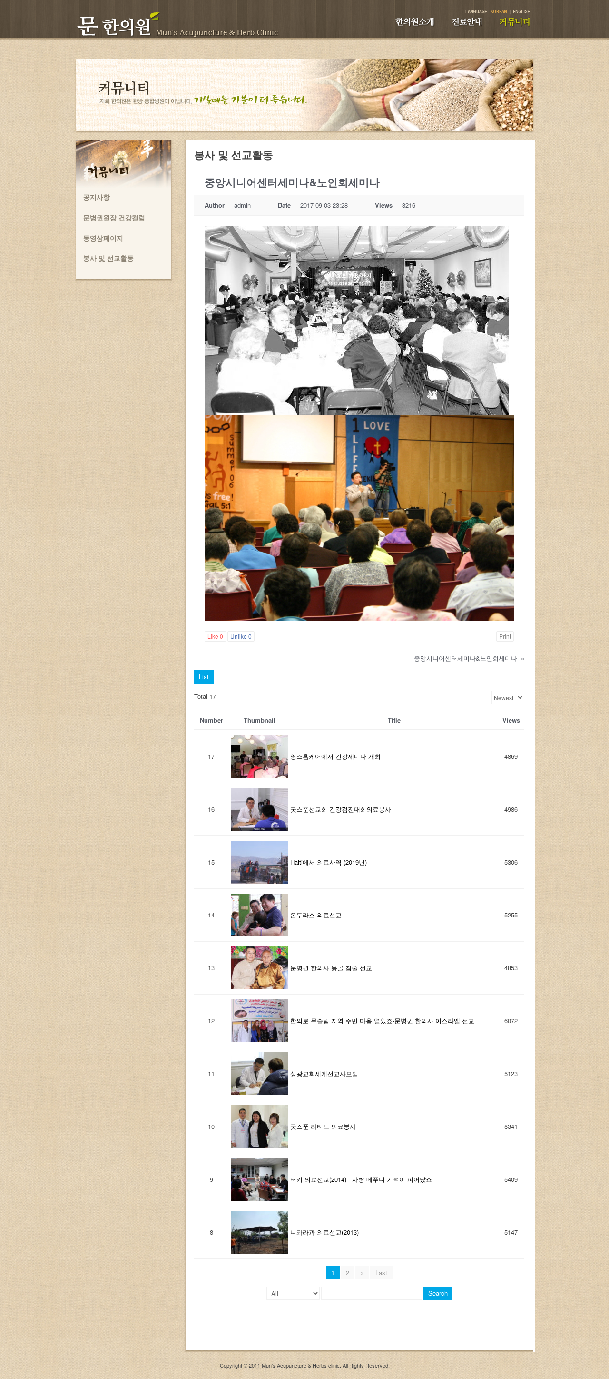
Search (438, 1293)
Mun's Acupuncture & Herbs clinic (301, 1365)
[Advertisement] (359, 1328)
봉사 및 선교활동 (108, 257)
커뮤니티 (520, 26)
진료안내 (472, 26)
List (204, 676)
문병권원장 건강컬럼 (114, 217)
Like (215, 636)
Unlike (241, 636)
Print (505, 636)
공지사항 (96, 196)
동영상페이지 (103, 237)
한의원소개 (422, 26)
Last (381, 1272)
